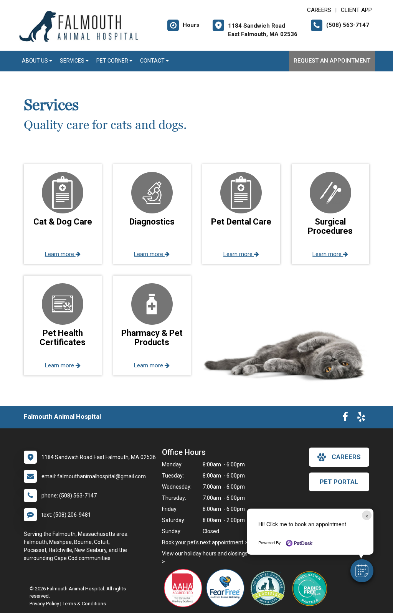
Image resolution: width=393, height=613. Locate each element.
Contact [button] (153, 61)
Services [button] (73, 61)
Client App (356, 10)
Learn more (60, 254)
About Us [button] (35, 61)
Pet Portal (339, 482)
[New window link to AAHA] (185, 588)
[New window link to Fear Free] (227, 588)
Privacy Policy (44, 603)
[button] (361, 570)
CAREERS (319, 10)
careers (346, 457)
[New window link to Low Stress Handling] (269, 588)
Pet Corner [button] (112, 61)
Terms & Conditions (84, 603)
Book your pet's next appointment (202, 542)
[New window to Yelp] (361, 418)
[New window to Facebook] (345, 418)
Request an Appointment (332, 60)
